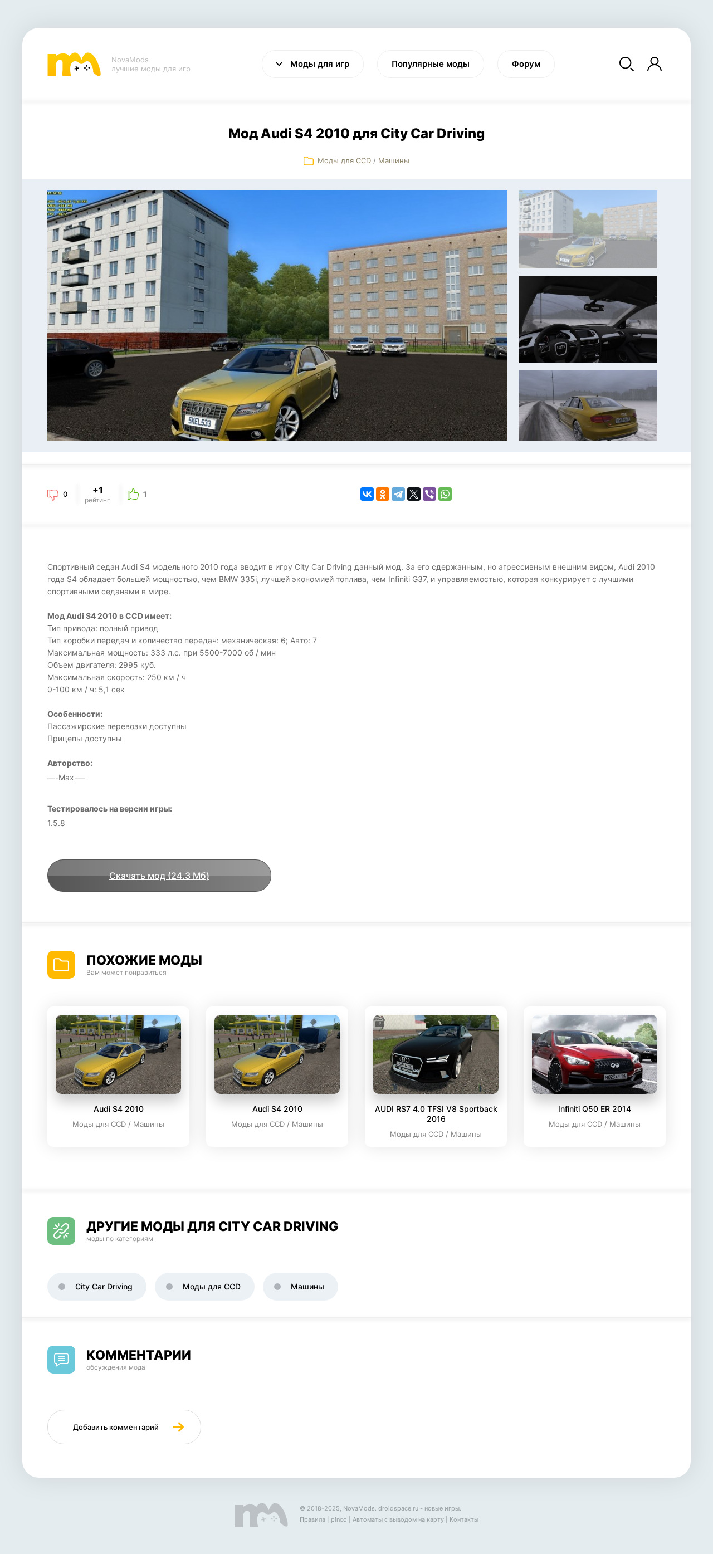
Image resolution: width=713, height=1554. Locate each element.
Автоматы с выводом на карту (398, 1519)
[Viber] (429, 494)
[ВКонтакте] (367, 494)
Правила (312, 1519)
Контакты (464, 1519)
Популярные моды (431, 63)
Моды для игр (319, 63)
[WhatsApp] (445, 494)
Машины (393, 160)
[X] (414, 494)
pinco (339, 1519)
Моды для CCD (344, 160)
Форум (526, 63)
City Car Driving (104, 1286)
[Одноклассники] (382, 494)
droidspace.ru (398, 1508)
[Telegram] (398, 494)
